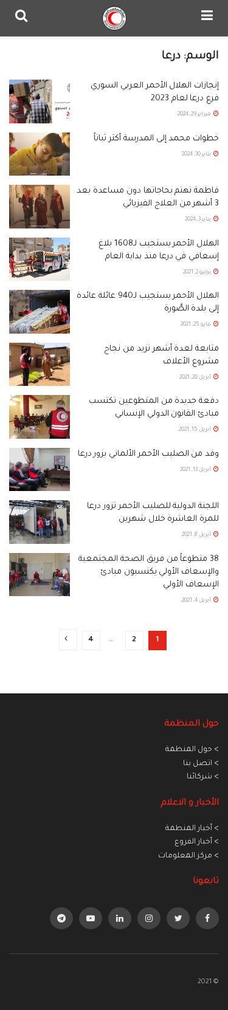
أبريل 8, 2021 (197, 535)
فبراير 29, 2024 (195, 115)
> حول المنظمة (192, 750)
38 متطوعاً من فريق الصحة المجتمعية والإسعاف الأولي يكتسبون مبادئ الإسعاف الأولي (148, 572)
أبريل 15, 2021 (195, 430)
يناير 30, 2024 (197, 155)
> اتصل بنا (201, 764)
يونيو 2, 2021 (197, 273)
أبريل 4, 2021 (197, 601)
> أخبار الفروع (196, 842)
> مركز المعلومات (188, 856)
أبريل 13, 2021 (196, 470)
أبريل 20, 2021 (195, 378)
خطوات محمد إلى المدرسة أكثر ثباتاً (156, 138)
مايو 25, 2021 (196, 325)
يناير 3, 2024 (198, 220)
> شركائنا (203, 777)
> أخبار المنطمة (192, 829)
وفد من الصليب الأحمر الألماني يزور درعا (148, 454)
